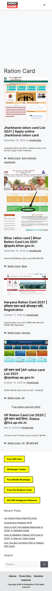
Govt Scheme (29, 158)
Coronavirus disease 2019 (18, 522)
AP (23, 398)
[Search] (44, 564)
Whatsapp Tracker (16, 469)
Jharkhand (9, 162)
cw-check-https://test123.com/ (20, 518)
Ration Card (14, 158)
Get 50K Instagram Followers (22, 500)
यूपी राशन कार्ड (32, 443)
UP (23, 443)
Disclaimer (38, 576)
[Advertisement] (26, 36)
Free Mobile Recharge (18, 479)
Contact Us (26, 580)
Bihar (24, 266)
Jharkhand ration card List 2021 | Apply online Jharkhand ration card (24, 131)
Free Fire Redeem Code (19, 490)
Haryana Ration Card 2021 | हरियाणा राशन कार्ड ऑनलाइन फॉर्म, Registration (25, 306)
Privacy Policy (25, 576)
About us (12, 576)
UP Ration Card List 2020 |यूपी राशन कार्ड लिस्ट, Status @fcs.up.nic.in (25, 419)
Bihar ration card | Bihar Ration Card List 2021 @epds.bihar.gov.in (22, 242)
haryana (26, 333)
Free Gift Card (14, 459)
